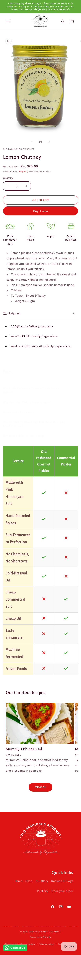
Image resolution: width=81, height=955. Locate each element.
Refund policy (28, 944)
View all (40, 787)
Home (18, 881)
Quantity (8, 178)
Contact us (11, 944)
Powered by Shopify (40, 937)
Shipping (23, 172)
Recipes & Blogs (62, 881)
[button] (8, 21)
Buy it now (40, 211)
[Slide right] (49, 141)
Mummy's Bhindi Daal (24, 749)
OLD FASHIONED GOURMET (45, 931)
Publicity (42, 891)
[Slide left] (32, 141)
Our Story (41, 881)
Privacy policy (46, 944)
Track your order (62, 891)
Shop (28, 881)
